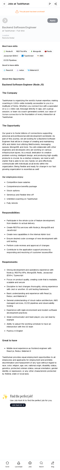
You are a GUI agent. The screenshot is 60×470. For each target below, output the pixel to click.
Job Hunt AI (17, 405)
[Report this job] (50, 4)
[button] (55, 4)
